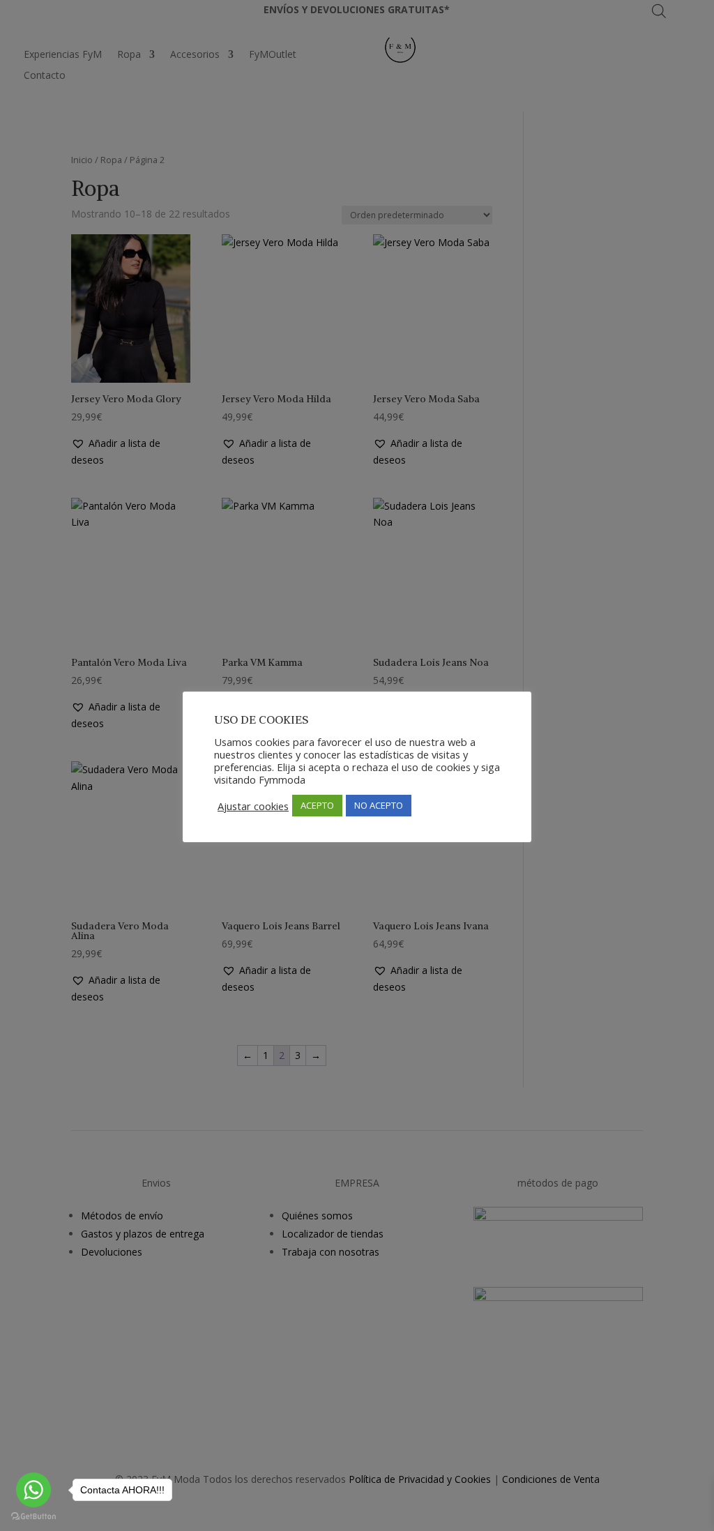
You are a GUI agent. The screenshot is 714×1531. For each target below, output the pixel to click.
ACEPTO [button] (317, 805)
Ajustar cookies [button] (253, 806)
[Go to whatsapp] (33, 1489)
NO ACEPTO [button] (378, 805)
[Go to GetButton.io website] (33, 1516)
